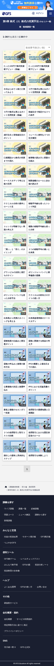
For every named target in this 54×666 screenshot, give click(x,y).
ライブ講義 (9, 509)
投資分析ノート (42, 565)
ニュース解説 (24, 515)
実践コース (9, 515)
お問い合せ (42, 587)
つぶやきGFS (10, 543)
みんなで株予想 (11, 565)
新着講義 (8, 520)
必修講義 (35, 509)
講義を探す (8, 502)
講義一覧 (22, 509)
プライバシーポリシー (14, 631)
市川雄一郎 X (10, 647)
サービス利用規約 (24, 619)
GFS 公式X (25, 647)
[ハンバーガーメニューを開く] (50, 13)
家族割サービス (11, 603)
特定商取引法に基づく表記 (15, 625)
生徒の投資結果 (11, 537)
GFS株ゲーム (10, 559)
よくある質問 (10, 587)
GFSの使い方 (26, 587)
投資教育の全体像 (12, 571)
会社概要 (8, 619)
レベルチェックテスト (30, 559)
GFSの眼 (26, 565)
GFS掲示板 (46, 537)
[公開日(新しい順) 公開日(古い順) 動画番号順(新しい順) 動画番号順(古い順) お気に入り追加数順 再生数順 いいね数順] (38, 47)
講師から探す (41, 515)
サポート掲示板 (29, 537)
